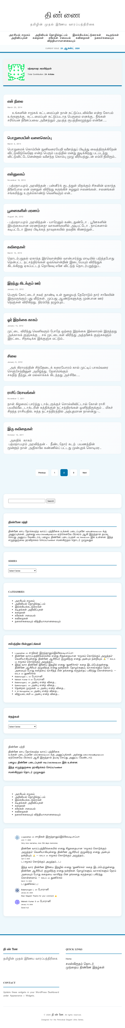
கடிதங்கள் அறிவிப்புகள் (29, 609)
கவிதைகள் (83, 38)
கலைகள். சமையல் (60, 38)
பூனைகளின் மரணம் (23, 210)
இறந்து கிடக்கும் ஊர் (24, 283)
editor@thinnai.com (94, 531)
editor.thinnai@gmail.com (46, 534)
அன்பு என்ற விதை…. (43, 682)
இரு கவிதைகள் (20, 428)
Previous (42, 472)
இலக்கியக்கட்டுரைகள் (86, 35)
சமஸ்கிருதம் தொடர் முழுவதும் (26, 772)
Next (85, 472)
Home (68, 959)
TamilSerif (58, 767)
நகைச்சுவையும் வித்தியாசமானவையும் (38, 621)
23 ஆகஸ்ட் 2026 (70, 48)
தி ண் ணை (62, 14)
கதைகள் (38, 38)
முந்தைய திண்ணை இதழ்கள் (85, 967)
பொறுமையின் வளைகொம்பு (29, 137)
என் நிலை (15, 101)
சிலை (11, 355)
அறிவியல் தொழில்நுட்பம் (51, 35)
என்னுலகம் (16, 173)
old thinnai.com (82, 537)
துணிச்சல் (30, 673)
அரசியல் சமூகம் (19, 35)
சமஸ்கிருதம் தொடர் (80, 964)
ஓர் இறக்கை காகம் (22, 319)
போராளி (37, 676)
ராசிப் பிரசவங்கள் (21, 392)
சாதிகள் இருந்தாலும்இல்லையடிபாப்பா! (51, 653)
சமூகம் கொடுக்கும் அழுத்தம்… (36, 662)
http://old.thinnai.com (52, 762)
